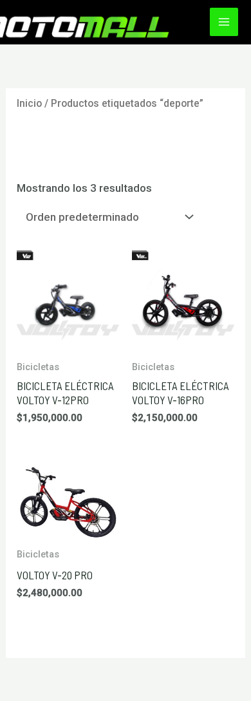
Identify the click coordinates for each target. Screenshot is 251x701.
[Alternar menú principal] (224, 22)
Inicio (29, 103)
